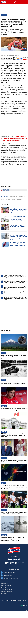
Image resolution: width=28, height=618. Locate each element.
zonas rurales (19, 199)
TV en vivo (3, 587)
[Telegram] (11, 59)
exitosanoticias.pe (8, 575)
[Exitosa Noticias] (3, 2)
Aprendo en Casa (22, 196)
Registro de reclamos (6, 585)
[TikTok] (19, 559)
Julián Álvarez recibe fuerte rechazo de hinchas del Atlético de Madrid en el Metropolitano (14, 409)
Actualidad (17, 55)
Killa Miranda (22, 197)
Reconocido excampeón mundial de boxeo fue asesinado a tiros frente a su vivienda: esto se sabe (13, 383)
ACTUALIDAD (14, 196)
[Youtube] (13, 559)
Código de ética (4, 583)
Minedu (2, 199)
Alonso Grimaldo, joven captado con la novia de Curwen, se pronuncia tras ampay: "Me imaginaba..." (15, 293)
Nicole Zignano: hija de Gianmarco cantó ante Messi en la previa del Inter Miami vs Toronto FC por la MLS (18, 210)
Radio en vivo (4, 593)
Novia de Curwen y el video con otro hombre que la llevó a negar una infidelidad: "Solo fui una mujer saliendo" (15, 287)
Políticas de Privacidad (6, 591)
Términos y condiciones (6, 589)
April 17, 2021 (5, 190)
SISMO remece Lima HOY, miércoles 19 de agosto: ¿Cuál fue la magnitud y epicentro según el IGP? (15, 282)
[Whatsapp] (2, 59)
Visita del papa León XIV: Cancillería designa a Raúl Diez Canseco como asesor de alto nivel (17, 227)
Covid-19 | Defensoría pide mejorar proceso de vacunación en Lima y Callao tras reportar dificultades (14, 138)
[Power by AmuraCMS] (24, 605)
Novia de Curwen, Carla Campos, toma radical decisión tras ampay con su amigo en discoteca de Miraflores (15, 276)
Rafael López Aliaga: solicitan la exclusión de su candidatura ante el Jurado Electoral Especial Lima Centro (15, 298)
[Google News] (17, 559)
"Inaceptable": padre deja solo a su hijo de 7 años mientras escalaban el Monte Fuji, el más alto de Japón (13, 357)
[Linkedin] (9, 59)
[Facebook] (6, 59)
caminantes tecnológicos (6, 197)
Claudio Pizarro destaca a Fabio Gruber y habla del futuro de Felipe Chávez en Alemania (14, 513)
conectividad (15, 197)
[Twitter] (4, 59)
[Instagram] (15, 559)
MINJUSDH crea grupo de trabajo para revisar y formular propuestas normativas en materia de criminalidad (18, 218)
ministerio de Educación (10, 199)
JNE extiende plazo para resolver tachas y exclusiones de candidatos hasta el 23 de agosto (18, 244)
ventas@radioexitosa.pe (9, 572)
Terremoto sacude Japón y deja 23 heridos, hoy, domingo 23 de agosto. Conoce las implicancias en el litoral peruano (14, 487)
